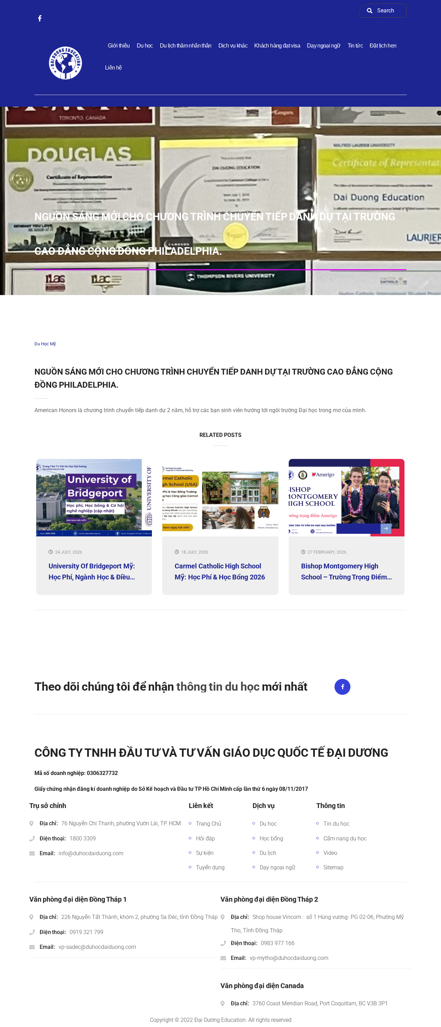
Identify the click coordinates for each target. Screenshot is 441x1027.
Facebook (342, 687)
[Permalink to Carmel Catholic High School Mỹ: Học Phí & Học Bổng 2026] (220, 534)
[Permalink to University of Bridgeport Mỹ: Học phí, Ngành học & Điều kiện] (94, 534)
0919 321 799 (86, 932)
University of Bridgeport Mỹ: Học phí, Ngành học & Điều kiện (92, 571)
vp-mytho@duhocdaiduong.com (289, 958)
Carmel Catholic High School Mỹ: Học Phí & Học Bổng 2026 (220, 571)
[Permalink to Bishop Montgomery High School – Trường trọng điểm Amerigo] (346, 534)
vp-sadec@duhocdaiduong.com (97, 947)
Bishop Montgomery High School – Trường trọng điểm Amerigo (344, 571)
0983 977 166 (278, 943)
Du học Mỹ (45, 343)
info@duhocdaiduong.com (91, 853)
